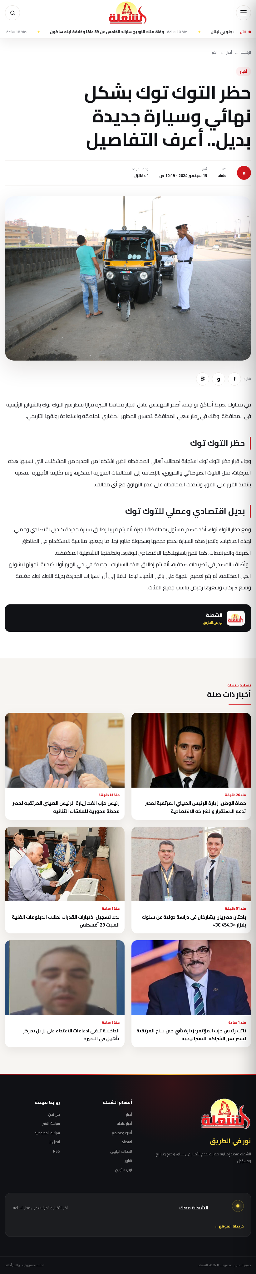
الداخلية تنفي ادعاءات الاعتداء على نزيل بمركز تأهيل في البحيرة (71, 1034)
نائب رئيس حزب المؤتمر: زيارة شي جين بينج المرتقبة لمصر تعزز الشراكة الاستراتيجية (191, 1034)
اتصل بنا (54, 1142)
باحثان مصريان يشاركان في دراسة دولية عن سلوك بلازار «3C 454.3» (194, 920)
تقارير (128, 1160)
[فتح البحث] (12, 12)
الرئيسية (246, 52)
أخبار (229, 52)
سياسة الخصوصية (47, 1132)
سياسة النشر (51, 1123)
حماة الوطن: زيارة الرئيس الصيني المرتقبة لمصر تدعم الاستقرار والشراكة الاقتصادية (195, 807)
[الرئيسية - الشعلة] (128, 13)
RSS (56, 1151)
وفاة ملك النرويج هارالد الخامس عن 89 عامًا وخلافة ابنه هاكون (148, 31)
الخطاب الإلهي (121, 1151)
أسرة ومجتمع (122, 1132)
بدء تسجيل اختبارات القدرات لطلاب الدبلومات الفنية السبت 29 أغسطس (66, 920)
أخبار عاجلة (124, 1123)
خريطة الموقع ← (229, 1226)
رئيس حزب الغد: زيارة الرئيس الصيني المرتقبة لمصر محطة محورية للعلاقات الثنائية (66, 807)
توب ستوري (123, 1169)
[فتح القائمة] (243, 12)
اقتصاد (127, 1142)
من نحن (54, 1114)
